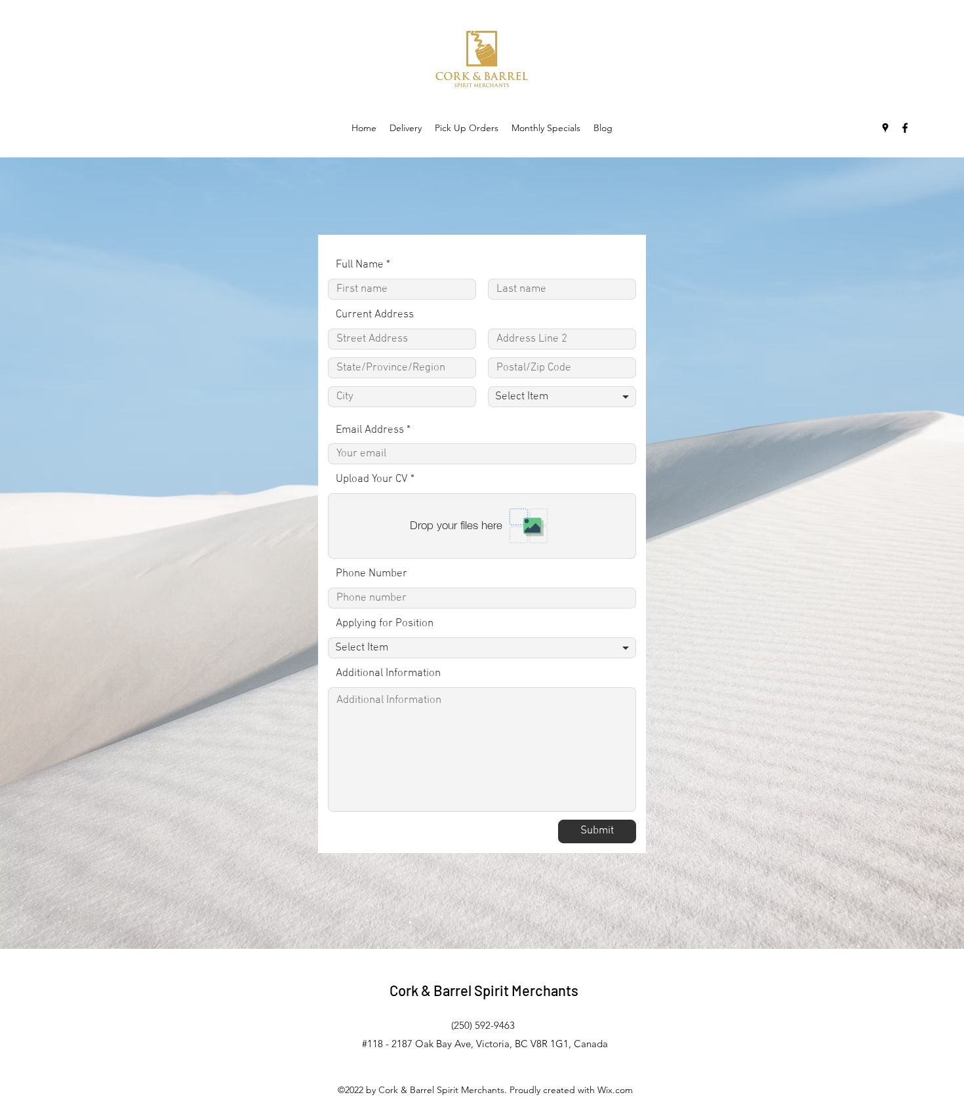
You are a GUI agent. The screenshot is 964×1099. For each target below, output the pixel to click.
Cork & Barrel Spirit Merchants (484, 990)
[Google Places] (885, 127)
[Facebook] (905, 127)
